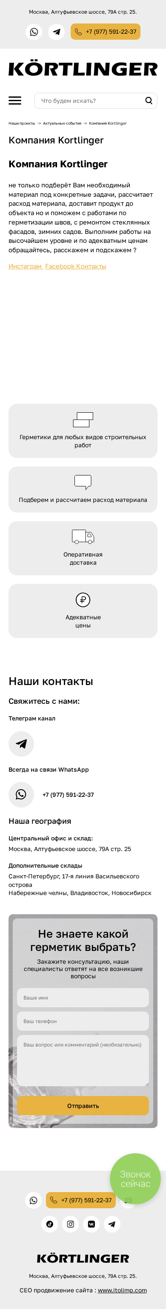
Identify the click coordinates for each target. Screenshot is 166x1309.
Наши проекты (22, 123)
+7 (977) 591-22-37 (111, 31)
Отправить (83, 1105)
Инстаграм (26, 266)
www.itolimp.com (122, 1290)
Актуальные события (62, 123)
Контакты (91, 266)
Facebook (60, 266)
